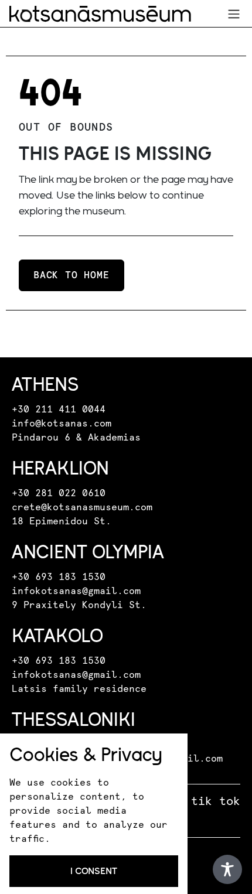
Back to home (71, 275)
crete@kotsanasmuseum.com (82, 507)
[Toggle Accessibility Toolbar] (227, 869)
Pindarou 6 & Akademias (76, 437)
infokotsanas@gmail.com (76, 591)
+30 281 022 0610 (58, 493)
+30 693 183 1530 (58, 577)
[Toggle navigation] (234, 14)
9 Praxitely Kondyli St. (79, 605)
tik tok (215, 801)
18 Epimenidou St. (61, 521)
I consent (93, 870)
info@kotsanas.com (61, 423)
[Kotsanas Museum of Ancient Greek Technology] (100, 14)
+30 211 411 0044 (58, 409)
